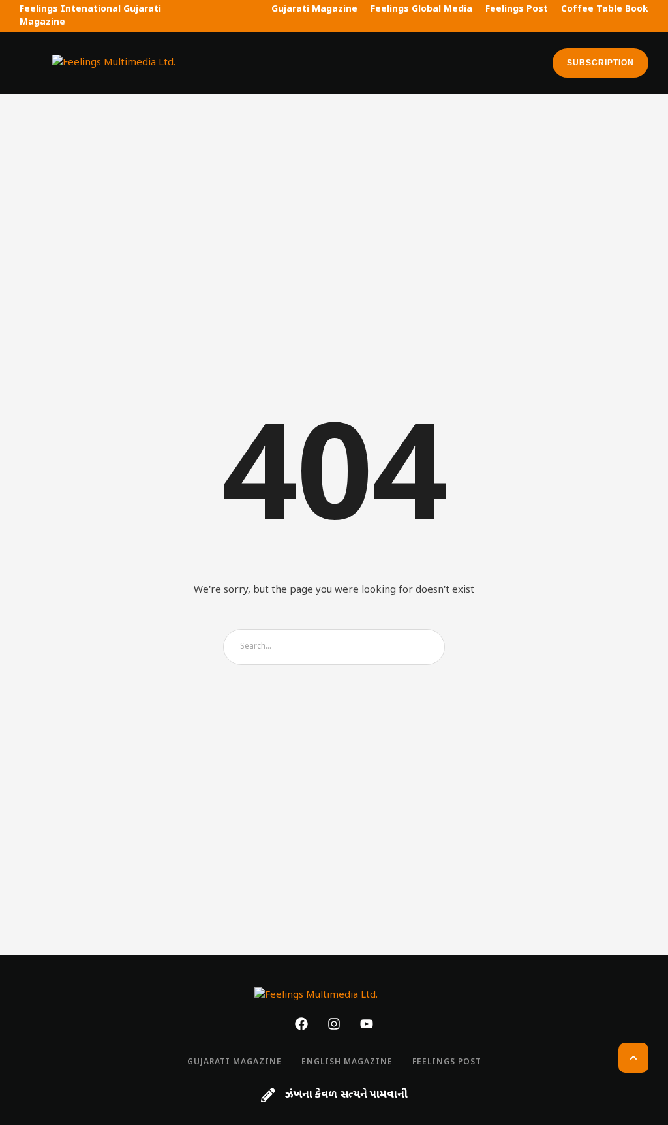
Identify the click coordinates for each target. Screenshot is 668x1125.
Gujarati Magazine (314, 9)
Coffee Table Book (604, 9)
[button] (28, 63)
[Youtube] (366, 1023)
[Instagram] (334, 1023)
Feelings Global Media (421, 9)
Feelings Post (516, 9)
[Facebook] (301, 1023)
